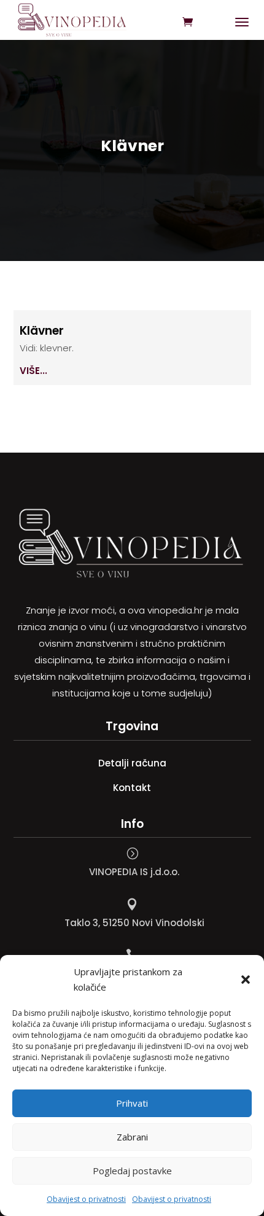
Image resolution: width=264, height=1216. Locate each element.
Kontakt (132, 787)
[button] (245, 979)
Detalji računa (132, 763)
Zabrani (132, 1137)
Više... (33, 370)
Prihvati (132, 1103)
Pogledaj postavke (132, 1170)
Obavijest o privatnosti (86, 1199)
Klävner (42, 330)
